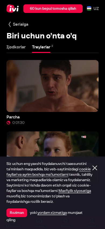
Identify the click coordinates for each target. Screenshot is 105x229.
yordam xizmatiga (52, 212)
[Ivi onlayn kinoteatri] (13, 8)
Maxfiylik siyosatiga (74, 190)
